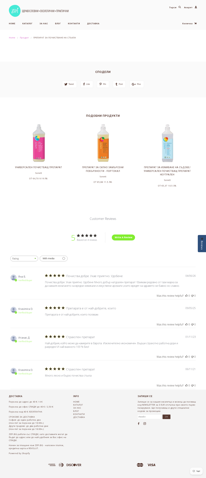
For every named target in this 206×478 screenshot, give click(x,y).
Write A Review (123, 237)
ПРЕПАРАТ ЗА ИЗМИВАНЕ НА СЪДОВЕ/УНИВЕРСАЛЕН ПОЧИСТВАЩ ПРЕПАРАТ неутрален (167, 171)
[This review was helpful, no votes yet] (186, 295)
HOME (12, 23)
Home (12, 37)
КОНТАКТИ (74, 23)
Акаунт (188, 7)
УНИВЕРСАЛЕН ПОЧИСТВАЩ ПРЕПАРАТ (38, 167)
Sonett (38, 173)
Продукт (24, 37)
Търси (173, 7)
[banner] (39, 11)
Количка (187, 23)
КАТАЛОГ (27, 23)
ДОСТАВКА (93, 23)
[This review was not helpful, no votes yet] (192, 295)
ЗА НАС (44, 23)
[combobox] (24, 258)
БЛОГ (58, 23)
